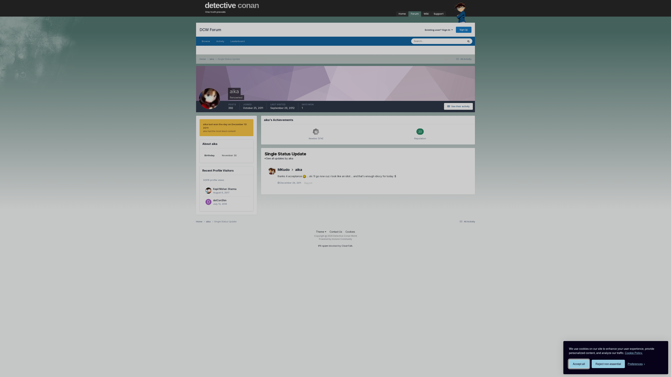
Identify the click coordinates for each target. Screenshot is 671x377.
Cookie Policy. (634, 353)
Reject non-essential (608, 364)
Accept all (579, 364)
